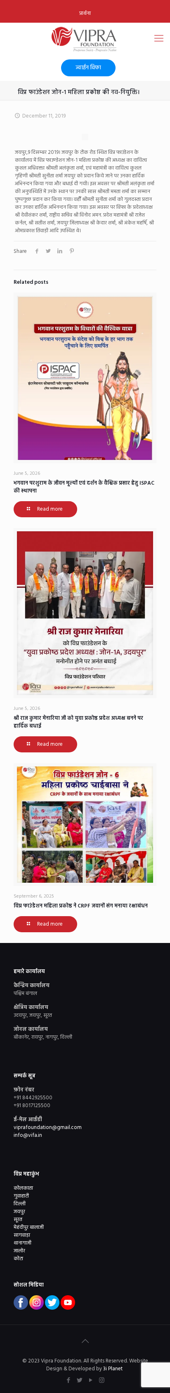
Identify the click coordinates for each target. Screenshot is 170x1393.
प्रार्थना (85, 13)
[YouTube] (90, 1381)
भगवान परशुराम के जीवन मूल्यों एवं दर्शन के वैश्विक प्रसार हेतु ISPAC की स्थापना (84, 487)
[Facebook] (68, 1381)
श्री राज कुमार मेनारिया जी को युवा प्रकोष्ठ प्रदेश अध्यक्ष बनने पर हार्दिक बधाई (78, 722)
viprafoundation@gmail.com (48, 1127)
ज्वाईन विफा (88, 68)
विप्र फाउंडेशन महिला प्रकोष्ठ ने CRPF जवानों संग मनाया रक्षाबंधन (81, 906)
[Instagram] (101, 1381)
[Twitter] (79, 1381)
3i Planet (113, 1369)
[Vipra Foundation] (85, 39)
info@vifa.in (28, 1135)
